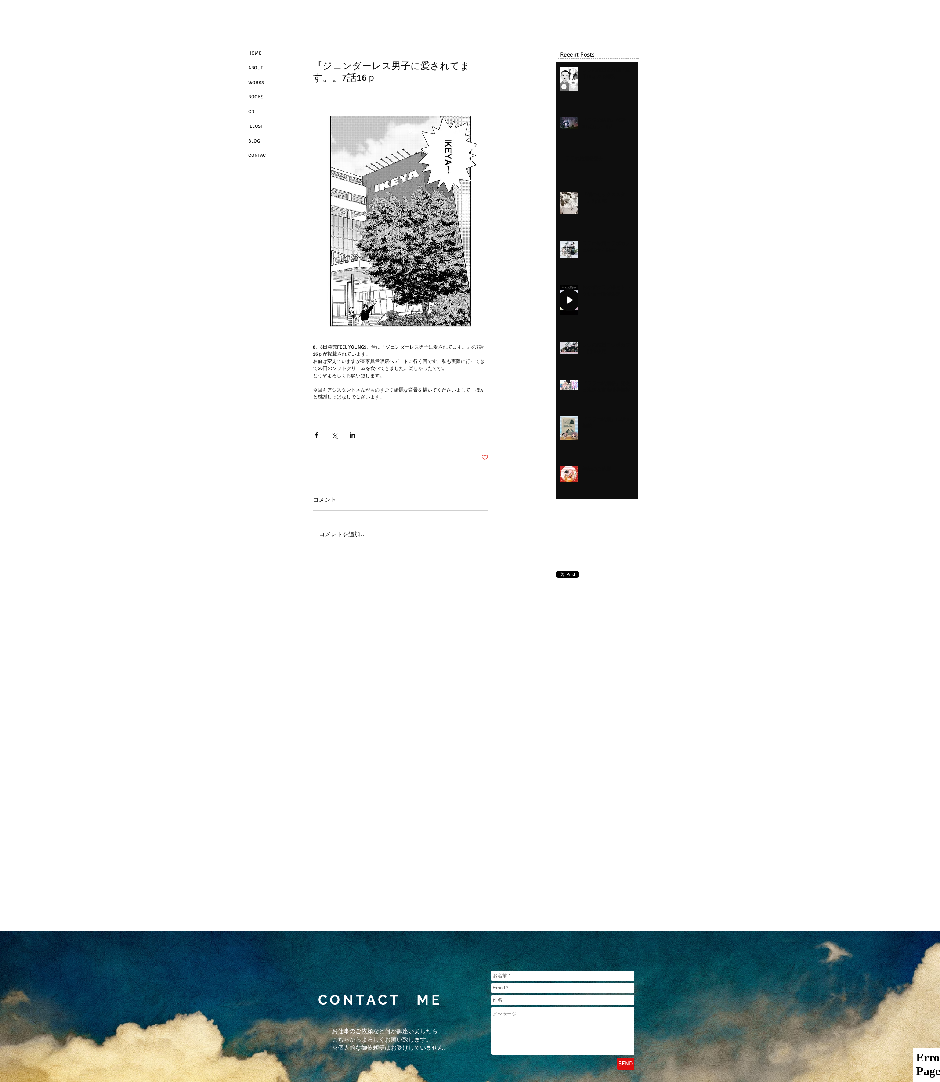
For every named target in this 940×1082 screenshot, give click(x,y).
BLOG (254, 141)
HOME (254, 53)
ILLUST (255, 126)
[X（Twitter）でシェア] (334, 435)
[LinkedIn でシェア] (352, 435)
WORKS (256, 83)
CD (251, 112)
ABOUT (255, 68)
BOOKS (255, 97)
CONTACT (258, 155)
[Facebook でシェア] (316, 435)
